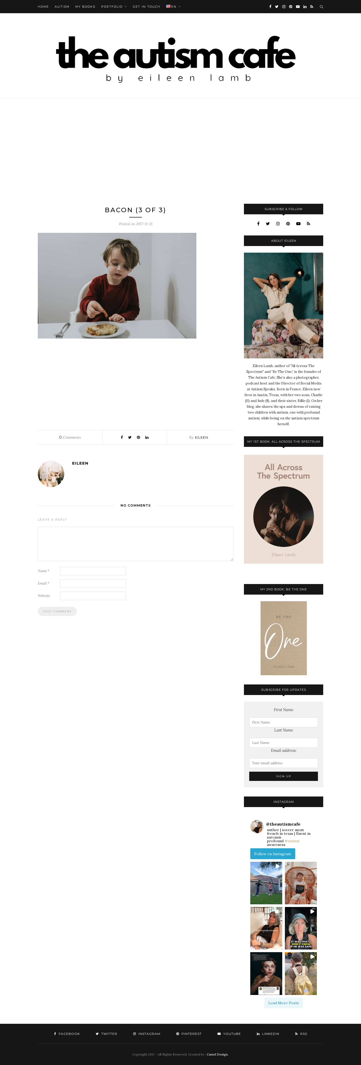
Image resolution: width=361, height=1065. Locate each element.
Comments (70, 437)
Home (43, 6)
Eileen (201, 437)
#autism (292, 841)
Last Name (283, 730)
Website (44, 596)
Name (43, 571)
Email (43, 583)
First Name (283, 709)
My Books (85, 6)
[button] (266, 883)
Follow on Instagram (272, 853)
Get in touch (146, 6)
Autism (62, 6)
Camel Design (217, 1054)
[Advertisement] (180, 151)
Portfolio (112, 6)
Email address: (284, 750)
